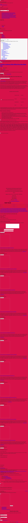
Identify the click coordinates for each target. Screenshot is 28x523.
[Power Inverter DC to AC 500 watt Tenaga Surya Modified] (5, 310)
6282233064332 (5, 476)
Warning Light (4, 59)
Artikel (3, 36)
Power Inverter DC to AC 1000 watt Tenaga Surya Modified (8, 268)
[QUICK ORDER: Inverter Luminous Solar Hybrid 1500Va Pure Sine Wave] (0, 439)
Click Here (15, 199)
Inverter (3, 50)
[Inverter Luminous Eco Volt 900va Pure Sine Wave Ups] (5, 331)
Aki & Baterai (3, 42)
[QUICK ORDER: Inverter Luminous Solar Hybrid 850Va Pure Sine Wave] (0, 289)
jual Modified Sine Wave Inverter (14, 211)
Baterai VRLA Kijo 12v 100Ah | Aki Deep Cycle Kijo (9, 15)
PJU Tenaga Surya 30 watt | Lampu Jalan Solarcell (8, 12)
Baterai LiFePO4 (5, 43)
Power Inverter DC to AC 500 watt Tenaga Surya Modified (8, 311)
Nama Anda (2, 229)
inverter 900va (24, 209)
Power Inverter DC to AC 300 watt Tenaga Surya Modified (8, 419)
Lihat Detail (11, 505)
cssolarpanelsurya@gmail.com (15, 201)
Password (1, 516)
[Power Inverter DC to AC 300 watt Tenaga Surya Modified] (5, 417)
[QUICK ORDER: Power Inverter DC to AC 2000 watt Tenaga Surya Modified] (0, 353)
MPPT (4, 56)
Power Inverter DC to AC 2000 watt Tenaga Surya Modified (8, 354)
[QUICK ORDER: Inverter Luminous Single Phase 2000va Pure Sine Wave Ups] (0, 396)
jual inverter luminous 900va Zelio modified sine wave (20, 210)
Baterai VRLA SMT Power (6, 47)
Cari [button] (7, 39)
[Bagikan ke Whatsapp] (3, 74)
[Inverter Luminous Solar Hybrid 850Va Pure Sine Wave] (5, 288)
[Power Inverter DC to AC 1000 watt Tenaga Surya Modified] (5, 267)
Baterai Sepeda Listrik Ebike (7, 44)
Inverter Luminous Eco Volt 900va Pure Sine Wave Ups (7, 332)
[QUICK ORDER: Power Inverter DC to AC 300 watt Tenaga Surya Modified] (0, 418)
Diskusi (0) (8, 78)
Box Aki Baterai (4, 49)
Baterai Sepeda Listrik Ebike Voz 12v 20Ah (7, 14)
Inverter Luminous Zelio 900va (8, 210)
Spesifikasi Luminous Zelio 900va (7, 212)
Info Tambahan (4, 78)
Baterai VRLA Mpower (6, 45)
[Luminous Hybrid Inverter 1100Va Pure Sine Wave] (5, 246)
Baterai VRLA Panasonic (6, 46)
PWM (4, 57)
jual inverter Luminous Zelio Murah (5, 211)
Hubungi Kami (4, 37)
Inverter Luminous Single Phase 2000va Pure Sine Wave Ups (8, 397)
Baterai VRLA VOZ (5, 48)
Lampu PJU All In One (4, 52)
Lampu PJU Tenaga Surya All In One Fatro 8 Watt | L (9, 16)
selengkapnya (24, 251)
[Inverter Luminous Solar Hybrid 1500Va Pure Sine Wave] (5, 438)
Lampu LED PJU (4, 51)
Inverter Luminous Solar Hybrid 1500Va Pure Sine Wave (7, 440)
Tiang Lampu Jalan (4, 58)
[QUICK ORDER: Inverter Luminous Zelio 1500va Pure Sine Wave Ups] (0, 374)
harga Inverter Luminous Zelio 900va (14, 209)
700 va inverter (4, 208)
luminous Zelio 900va (22, 211)
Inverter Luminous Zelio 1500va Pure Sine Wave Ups (7, 375)
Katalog (3, 35)
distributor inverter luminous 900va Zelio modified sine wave (14, 208)
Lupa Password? (5, 520)
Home (2, 34)
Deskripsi (2, 78)
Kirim (8, 10)
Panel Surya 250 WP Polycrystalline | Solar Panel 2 (8, 13)
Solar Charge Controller (5, 55)
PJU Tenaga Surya (4, 54)
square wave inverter (15, 212)
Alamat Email (2, 514)
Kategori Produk (2, 40)
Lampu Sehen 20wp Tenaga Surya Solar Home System (9, 17)
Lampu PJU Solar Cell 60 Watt (6, 18)
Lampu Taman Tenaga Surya (5, 53)
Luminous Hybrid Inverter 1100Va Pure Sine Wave (7, 247)
